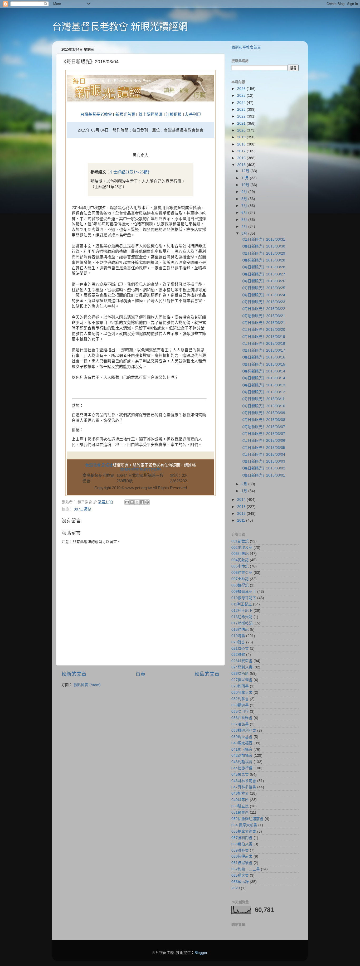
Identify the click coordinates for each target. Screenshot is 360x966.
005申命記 (240, 566)
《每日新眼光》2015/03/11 (262, 399)
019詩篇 (238, 636)
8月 (244, 199)
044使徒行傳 (241, 768)
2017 (242, 151)
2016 (242, 158)
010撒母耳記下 (243, 598)
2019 (242, 137)
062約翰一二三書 (245, 869)
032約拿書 (240, 699)
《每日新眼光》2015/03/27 (262, 274)
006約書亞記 (241, 573)
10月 (245, 185)
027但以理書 (241, 680)
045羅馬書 (240, 774)
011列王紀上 (241, 604)
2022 (242, 116)
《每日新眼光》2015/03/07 (262, 434)
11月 (245, 178)
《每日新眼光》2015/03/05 (262, 448)
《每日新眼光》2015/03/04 (262, 455)
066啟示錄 (240, 882)
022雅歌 (238, 655)
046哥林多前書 (243, 781)
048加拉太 (240, 793)
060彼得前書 (241, 856)
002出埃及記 (241, 548)
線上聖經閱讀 (150, 114)
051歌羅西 (240, 812)
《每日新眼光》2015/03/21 (262, 323)
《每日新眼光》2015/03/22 (262, 309)
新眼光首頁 (125, 114)
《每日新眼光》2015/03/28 (262, 267)
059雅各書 (240, 850)
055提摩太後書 (243, 831)
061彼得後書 (241, 863)
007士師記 (82, 509)
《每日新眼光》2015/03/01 (262, 475)
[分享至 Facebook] (142, 502)
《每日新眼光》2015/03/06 (262, 441)
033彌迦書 (240, 705)
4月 (244, 227)
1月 (244, 491)
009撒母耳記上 (243, 592)
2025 (242, 96)
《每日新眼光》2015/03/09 (262, 413)
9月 (244, 192)
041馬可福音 (241, 749)
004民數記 (240, 560)
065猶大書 (240, 875)
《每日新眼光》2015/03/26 (262, 281)
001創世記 (240, 541)
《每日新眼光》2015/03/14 (262, 378)
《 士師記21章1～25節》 (131, 172)
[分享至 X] (137, 502)
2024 (242, 103)
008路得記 (240, 585)
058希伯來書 (241, 844)
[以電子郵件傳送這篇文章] (127, 502)
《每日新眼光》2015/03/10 (262, 406)
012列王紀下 (241, 611)
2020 (242, 130)
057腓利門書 (241, 838)
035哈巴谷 (240, 711)
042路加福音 (241, 756)
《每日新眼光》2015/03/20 (262, 330)
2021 (242, 123)
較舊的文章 (207, 674)
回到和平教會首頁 (246, 47)
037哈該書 (240, 724)
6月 (244, 213)
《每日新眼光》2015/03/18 (262, 344)
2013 (242, 507)
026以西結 (240, 674)
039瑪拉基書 (241, 737)
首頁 (140, 674)
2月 (244, 484)
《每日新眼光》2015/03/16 (262, 357)
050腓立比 (240, 806)
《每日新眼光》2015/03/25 (262, 288)
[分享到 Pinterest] (147, 502)
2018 (242, 144)
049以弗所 (240, 800)
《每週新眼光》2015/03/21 (262, 316)
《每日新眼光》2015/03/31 (262, 239)
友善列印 (193, 114)
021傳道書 (240, 649)
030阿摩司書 (241, 693)
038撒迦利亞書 (243, 730)
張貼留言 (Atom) (87, 685)
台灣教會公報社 (99, 465)
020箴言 (238, 642)
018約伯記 (240, 630)
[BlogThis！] (132, 502)
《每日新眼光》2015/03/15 (262, 364)
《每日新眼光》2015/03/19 (262, 337)
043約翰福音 (241, 762)
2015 (242, 165)
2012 (242, 514)
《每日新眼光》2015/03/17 (262, 350)
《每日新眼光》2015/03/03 (262, 461)
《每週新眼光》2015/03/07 (262, 427)
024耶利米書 (241, 667)
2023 (242, 109)
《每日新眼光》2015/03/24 (262, 295)
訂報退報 (174, 114)
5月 (244, 220)
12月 (245, 171)
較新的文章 (73, 674)
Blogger (200, 953)
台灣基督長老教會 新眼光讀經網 (120, 26)
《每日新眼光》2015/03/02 (262, 468)
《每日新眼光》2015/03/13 (262, 385)
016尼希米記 (241, 617)
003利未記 (240, 554)
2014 (242, 500)
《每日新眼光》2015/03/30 (262, 246)
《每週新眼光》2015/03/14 (262, 371)
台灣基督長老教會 (96, 114)
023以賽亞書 (241, 661)
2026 (242, 89)
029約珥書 (240, 686)
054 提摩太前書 (244, 825)
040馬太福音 (241, 743)
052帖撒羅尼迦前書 (247, 819)
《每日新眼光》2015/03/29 (262, 253)
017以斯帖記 (241, 623)
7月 (244, 206)
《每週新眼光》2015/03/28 (262, 260)
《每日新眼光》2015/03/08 (262, 420)
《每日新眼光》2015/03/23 (262, 302)
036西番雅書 (241, 718)
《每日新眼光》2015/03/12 (262, 392)
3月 (244, 233)
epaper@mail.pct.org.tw (140, 469)
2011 (241, 520)
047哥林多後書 (243, 787)
